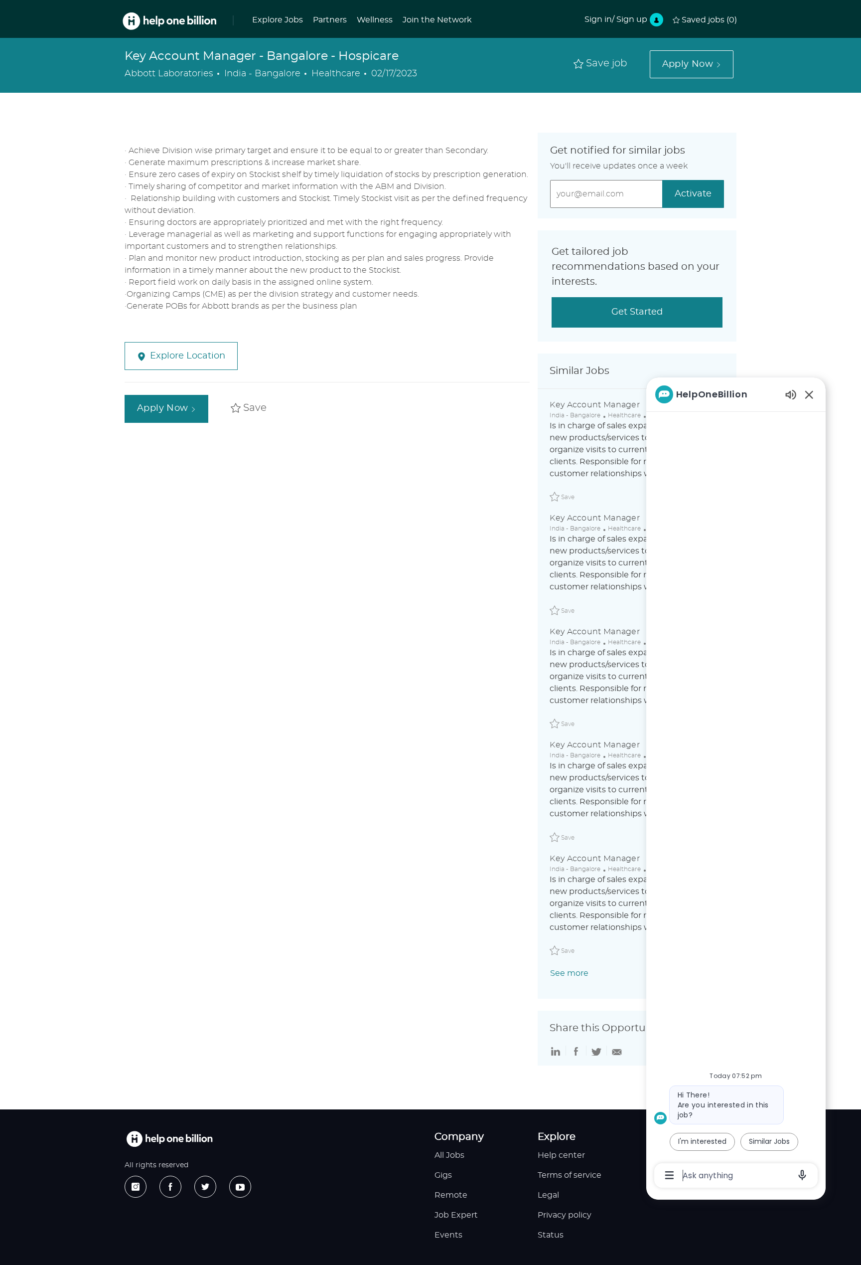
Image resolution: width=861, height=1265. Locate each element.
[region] (736, 784)
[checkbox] (600, 64)
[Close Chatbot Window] (809, 394)
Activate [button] (693, 193)
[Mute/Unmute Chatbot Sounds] (790, 394)
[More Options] (669, 1175)
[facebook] (170, 1187)
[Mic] (802, 1175)
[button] (691, 64)
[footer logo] (169, 1139)
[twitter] (205, 1187)
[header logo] (169, 21)
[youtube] (240, 1187)
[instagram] (135, 1187)
